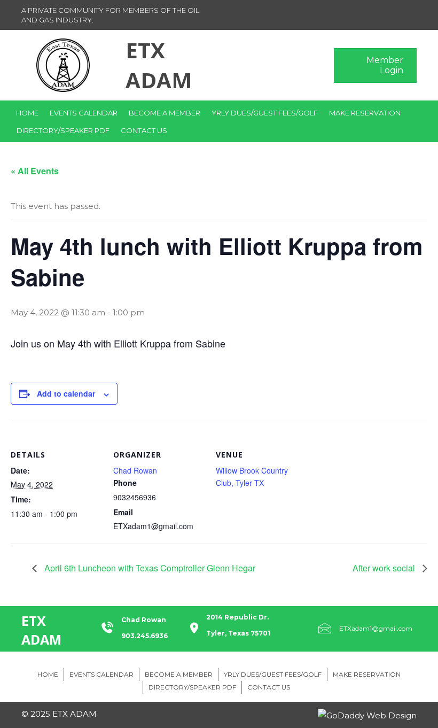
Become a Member (164, 113)
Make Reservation (365, 113)
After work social (385, 568)
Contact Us (144, 130)
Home (27, 113)
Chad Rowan (135, 470)
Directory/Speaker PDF (63, 130)
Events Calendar (84, 113)
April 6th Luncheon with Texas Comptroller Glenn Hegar (148, 568)
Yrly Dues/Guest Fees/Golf (265, 113)
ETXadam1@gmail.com (375, 628)
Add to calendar (66, 393)
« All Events (35, 171)
